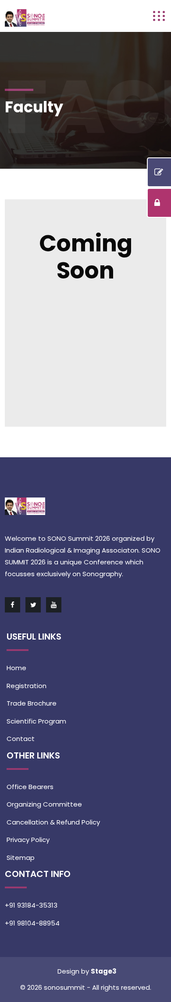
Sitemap (21, 857)
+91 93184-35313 (31, 905)
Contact (21, 738)
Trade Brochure (32, 703)
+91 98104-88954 (32, 923)
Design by (74, 971)
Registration (26, 685)
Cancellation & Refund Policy (53, 822)
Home (16, 667)
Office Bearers (30, 786)
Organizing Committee (44, 804)
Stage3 (104, 971)
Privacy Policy (28, 839)
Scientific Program (36, 721)
